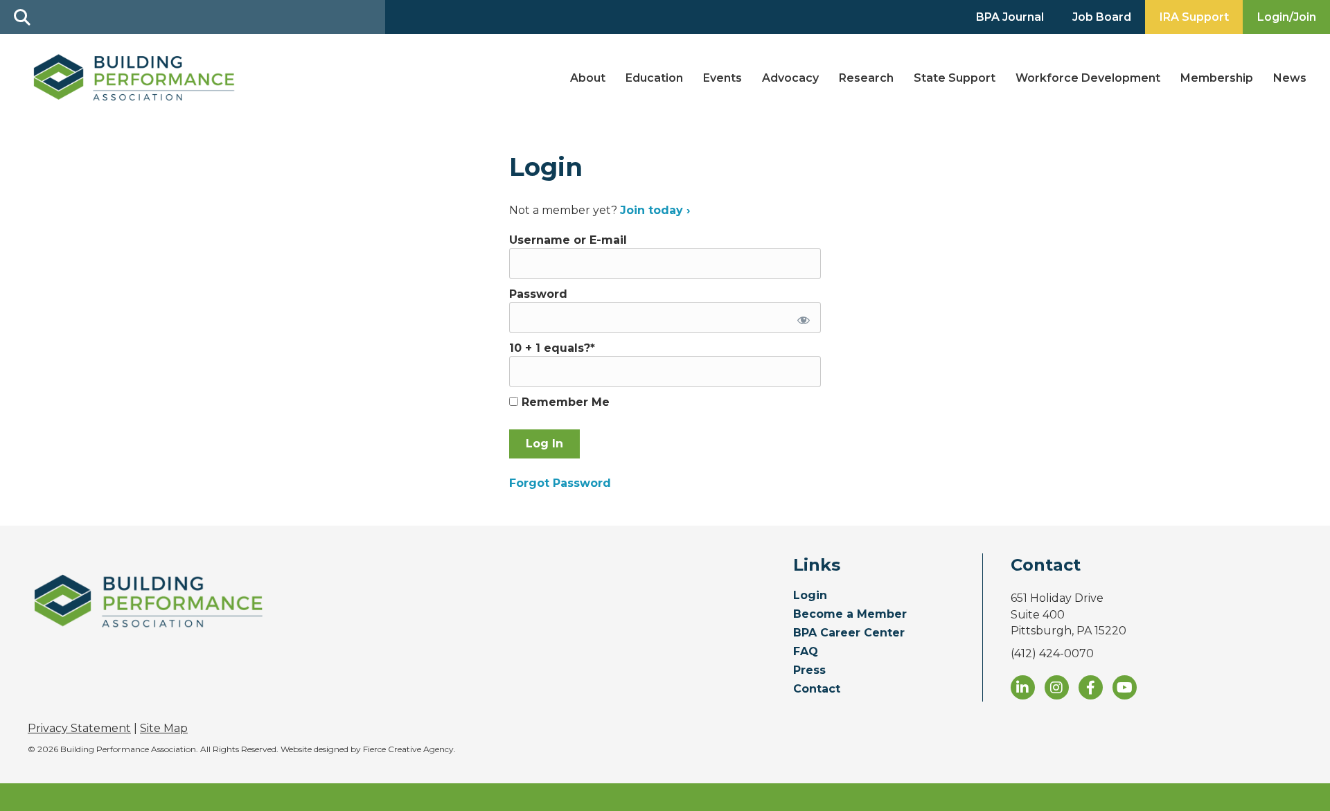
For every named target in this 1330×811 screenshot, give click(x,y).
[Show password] (801, 317)
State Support (954, 77)
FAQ (805, 652)
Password (538, 294)
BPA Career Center (849, 633)
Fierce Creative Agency (408, 749)
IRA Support (1194, 17)
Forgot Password (560, 483)
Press (809, 671)
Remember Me (564, 402)
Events (722, 77)
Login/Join (1286, 17)
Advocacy (790, 77)
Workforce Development (1088, 77)
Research (866, 77)
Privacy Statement (79, 728)
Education (654, 77)
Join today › (655, 210)
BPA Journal (1010, 17)
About (587, 77)
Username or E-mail (568, 240)
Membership (1216, 77)
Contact (816, 689)
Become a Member (850, 615)
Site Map (164, 728)
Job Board (1101, 17)
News (1289, 77)
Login (810, 596)
